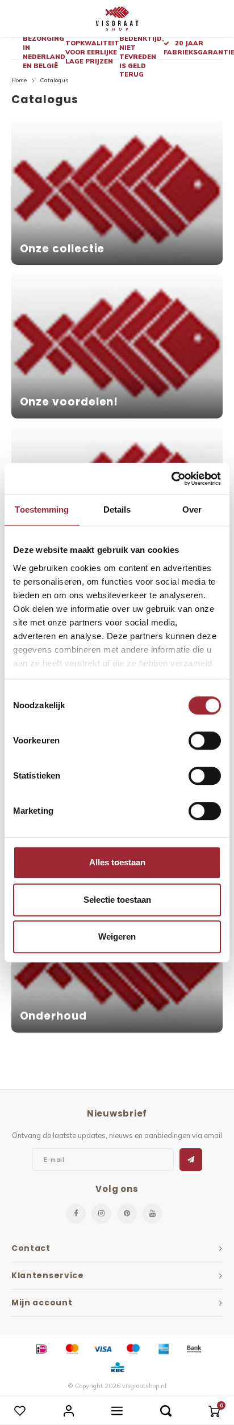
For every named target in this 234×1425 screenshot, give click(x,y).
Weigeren (117, 936)
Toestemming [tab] (42, 509)
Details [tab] (117, 509)
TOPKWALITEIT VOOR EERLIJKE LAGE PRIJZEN (92, 52)
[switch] (205, 740)
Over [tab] (192, 509)
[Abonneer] (190, 1159)
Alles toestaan (117, 862)
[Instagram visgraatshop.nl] (101, 1214)
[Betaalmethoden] (41, 1347)
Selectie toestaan (117, 899)
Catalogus (54, 80)
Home (19, 80)
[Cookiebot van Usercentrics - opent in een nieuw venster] (171, 478)
